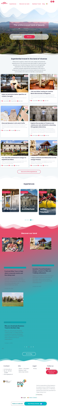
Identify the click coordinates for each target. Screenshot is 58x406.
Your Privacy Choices (33, 403)
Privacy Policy (39, 394)
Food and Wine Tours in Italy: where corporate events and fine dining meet (14, 273)
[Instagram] (53, 1)
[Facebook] (51, 1)
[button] (1, 201)
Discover (29, 36)
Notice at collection (17, 403)
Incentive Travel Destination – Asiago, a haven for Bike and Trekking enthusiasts (42, 271)
